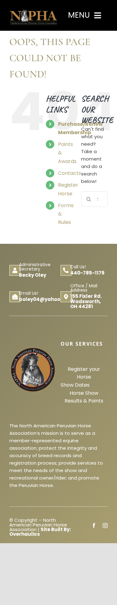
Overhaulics (24, 534)
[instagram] (105, 525)
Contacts (69, 173)
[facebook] (93, 525)
